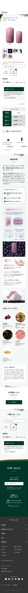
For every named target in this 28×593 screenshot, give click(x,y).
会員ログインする (9, 89)
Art (2, 538)
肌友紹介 (3, 549)
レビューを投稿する (11, 402)
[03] (15, 51)
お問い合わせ (4, 555)
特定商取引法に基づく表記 (6, 571)
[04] (20, 51)
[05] (5, 56)
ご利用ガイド (3, 552)
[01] (5, 51)
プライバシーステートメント (6, 565)
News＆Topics (4, 546)
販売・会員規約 (4, 568)
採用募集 (14, 585)
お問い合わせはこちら (11, 483)
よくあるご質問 (17, 552)
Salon (3, 533)
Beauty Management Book (7, 560)
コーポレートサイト (5, 585)
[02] (10, 51)
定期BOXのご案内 (17, 546)
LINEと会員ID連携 (17, 549)
